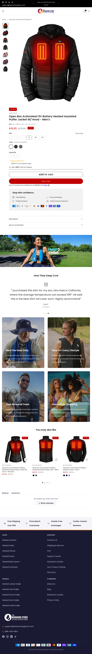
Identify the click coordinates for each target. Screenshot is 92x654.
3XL (42, 137)
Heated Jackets (9, 540)
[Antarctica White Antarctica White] (11, 146)
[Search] (89, 11)
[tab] (42, 482)
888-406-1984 (11, 631)
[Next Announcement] (58, 3)
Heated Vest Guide (10, 589)
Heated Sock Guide (10, 600)
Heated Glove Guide (11, 594)
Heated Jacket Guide (11, 584)
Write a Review (48, 503)
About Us (51, 584)
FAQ (49, 551)
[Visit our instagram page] (6, 2)
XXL (36, 137)
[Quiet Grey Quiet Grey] (20, 146)
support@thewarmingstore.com (13, 5)
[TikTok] (15, 636)
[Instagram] (7, 636)
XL (29, 137)
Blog (49, 589)
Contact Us (52, 540)
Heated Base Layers (11, 561)
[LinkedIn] (11, 636)
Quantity (12, 152)
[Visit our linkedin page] (9, 2)
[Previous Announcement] (33, 3)
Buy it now (46, 181)
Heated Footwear (10, 567)
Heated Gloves (8, 551)
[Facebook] (3, 636)
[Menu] (3, 11)
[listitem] (46, 3)
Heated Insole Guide (11, 605)
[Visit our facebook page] (2, 2)
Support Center (54, 556)
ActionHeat (13, 113)
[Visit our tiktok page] (12, 2)
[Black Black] (16, 146)
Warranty (51, 572)
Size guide (79, 133)
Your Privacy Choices (56, 567)
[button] (43, 313)
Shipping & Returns (55, 545)
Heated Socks (8, 556)
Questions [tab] (15, 493)
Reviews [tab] (5, 493)
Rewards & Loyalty (55, 561)
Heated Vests (8, 545)
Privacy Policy (53, 600)
